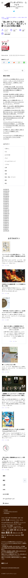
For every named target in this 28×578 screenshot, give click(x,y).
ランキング (20, 527)
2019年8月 (6, 199)
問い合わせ (6, 503)
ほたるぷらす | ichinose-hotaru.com (10, 567)
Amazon (3, 517)
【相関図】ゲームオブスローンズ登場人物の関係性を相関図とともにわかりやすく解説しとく (13, 395)
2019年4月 (6, 205)
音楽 (2, 537)
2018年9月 (6, 215)
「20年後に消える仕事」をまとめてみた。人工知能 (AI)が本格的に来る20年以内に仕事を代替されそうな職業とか (13, 88)
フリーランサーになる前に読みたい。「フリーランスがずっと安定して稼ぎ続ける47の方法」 (13, 256)
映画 (3, 533)
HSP (9, 517)
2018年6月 (6, 220)
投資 (20, 529)
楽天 (19, 532)
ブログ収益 (3, 526)
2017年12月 (6, 230)
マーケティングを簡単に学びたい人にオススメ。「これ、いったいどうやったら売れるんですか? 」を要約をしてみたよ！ (13, 543)
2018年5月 (6, 222)
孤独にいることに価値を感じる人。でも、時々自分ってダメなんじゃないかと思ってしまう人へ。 (13, 102)
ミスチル (7, 164)
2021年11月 (6, 189)
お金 (7, 520)
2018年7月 (6, 218)
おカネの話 (7, 155)
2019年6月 (6, 201)
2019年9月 (6, 198)
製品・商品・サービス (10, 177)
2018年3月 (6, 225)
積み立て (13, 535)
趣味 (6, 180)
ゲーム (21, 519)
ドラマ (16, 522)
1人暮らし (7, 148)
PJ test (6, 510)
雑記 (6, 183)
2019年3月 (6, 206)
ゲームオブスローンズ (10, 161)
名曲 (14, 530)
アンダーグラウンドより (16, 3)
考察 (6, 174)
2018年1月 (6, 229)
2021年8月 (6, 194)
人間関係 (7, 529)
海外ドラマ (3, 535)
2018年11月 (6, 212)
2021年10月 (6, 191)
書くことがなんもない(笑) (9, 364)
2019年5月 (6, 203)
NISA (22, 517)
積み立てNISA (17, 535)
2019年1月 (6, 208)
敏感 (25, 530)
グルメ (6, 158)
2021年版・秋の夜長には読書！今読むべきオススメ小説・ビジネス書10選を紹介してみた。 (13, 96)
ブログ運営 (10, 526)
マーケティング (4, 527)
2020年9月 (6, 196)
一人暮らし (3, 529)
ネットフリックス (22, 522)
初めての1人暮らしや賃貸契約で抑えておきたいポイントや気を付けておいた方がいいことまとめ (14, 327)
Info (6, 151)
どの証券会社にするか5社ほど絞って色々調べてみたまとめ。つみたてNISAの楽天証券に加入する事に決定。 (14, 112)
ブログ (19, 524)
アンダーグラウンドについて (10, 511)
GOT (6, 517)
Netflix (19, 517)
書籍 (6, 170)
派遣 (22, 532)
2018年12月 (6, 210)
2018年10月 (6, 213)
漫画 (8, 535)
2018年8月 (6, 217)
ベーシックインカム (17, 526)
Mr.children (14, 517)
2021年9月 (6, 193)
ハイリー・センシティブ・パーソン (9, 524)
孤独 (18, 529)
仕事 (6, 167)
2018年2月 (6, 227)
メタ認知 (15, 527)
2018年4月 (6, 224)
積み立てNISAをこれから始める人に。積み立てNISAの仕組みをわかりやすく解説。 (13, 118)
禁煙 (10, 535)
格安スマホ (15, 532)
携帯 (22, 529)
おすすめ (3, 520)
